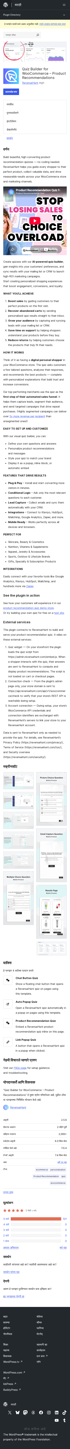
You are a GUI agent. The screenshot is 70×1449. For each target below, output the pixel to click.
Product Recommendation (46, 1176)
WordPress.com (14, 1372)
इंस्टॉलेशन (11, 121)
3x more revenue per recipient (27, 416)
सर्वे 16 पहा (62, 1162)
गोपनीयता (7, 1334)
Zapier (29, 586)
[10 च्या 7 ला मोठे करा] (62, 776)
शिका (5, 1344)
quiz (63, 1176)
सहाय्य (6, 1350)
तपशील (10, 104)
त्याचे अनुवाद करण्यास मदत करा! (52, 24)
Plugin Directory (12, 14)
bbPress (9, 1384)
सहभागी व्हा (42, 1344)
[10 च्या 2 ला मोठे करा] (29, 796)
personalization (57, 1169)
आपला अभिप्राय (11, 1247)
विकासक (7, 1356)
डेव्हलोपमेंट (12, 129)
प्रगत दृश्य (8, 1192)
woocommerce (58, 1183)
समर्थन (10, 138)
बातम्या (6, 1322)
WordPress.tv (13, 1361)
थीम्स (39, 1322)
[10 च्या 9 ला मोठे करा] (62, 889)
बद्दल (5, 1316)
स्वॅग (39, 1361)
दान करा (42, 1356)
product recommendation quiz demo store (28, 608)
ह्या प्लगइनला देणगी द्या (13, 1296)
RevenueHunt (30, 82)
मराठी (13, 1404)
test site (59, 612)
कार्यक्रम (41, 1350)
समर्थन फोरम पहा (11, 1272)
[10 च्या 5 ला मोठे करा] (29, 855)
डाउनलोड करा (11, 91)
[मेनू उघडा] (65, 5)
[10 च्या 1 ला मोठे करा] (29, 776)
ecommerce (42, 1169)
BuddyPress (12, 1389)
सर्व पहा (63, 1247)
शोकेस (40, 1316)
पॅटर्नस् (40, 1334)
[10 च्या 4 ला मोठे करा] (29, 836)
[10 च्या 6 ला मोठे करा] (29, 875)
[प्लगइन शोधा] (38, 35)
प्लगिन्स (40, 1328)
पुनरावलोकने (12, 112)
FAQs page (20, 1068)
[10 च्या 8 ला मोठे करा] (62, 832)
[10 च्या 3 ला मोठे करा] (29, 816)
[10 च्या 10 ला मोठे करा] (62, 945)
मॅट (6, 1378)
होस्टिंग (6, 1328)
